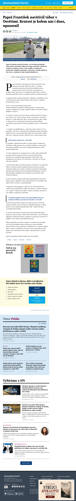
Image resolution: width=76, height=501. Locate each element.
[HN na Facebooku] (15, 486)
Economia (32, 481)
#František (21, 239)
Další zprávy (26, 463)
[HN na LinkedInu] (19, 486)
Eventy (59, 478)
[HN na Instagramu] (17, 486)
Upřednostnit (33, 79)
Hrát (28, 255)
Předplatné (67, 2)
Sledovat (23, 79)
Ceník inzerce (33, 485)
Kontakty (32, 476)
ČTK (13, 30)
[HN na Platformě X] (12, 486)
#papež (15, 239)
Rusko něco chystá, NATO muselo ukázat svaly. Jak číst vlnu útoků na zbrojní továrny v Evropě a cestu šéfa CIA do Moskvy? (13, 352)
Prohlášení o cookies (46, 478)
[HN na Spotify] (21, 486)
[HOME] (3, 8)
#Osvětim (28, 239)
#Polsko (9, 239)
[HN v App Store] (19, 493)
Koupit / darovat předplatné (64, 476)
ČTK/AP (33, 59)
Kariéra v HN (32, 483)
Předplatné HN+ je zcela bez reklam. (42, 310)
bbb (15, 30)
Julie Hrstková (7, 425)
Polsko (15, 319)
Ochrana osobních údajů (47, 476)
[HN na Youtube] (24, 486)
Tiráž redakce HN (33, 478)
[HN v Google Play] (9, 493)
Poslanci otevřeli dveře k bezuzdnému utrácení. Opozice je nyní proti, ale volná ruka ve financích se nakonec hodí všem (20, 429)
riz (17, 30)
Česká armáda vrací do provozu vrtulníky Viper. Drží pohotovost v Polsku (36, 348)
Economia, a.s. (13, 478)
